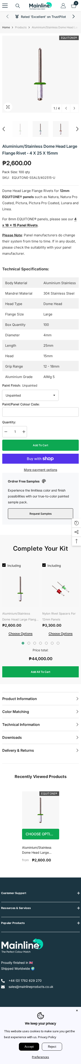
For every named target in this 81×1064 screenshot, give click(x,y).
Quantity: (9, 422)
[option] (40, 74)
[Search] (17, 6)
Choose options (42, 834)
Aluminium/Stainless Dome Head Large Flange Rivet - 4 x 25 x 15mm (20, 617)
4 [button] (40, 643)
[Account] (63, 5)
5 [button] (46, 643)
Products (21, 27)
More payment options (40, 470)
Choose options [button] (21, 633)
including (14, 565)
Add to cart (40, 445)
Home (6, 27)
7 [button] (58, 643)
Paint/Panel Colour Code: (21, 404)
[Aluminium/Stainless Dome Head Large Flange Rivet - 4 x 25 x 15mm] (40, 810)
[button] (66, 108)
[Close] (77, 1011)
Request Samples (40, 513)
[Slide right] (73, 16)
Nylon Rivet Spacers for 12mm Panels (59, 616)
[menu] (5, 5)
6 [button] (52, 643)
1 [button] (23, 643)
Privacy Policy (47, 1037)
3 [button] (34, 643)
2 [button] (28, 643)
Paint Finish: (19, 385)
